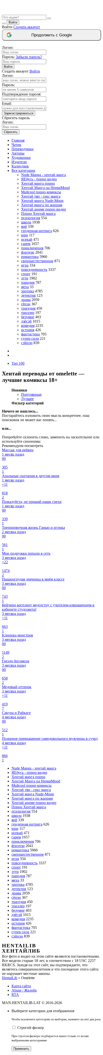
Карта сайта (21, 986)
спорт (25, 274)
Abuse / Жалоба (24, 990)
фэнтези (27, 252)
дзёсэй (26, 321)
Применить (21, 1048)
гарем (25, 244)
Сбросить (10, 132)
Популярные (31, 394)
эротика (27, 291)
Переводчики (22, 149)
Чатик (16, 145)
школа (26, 222)
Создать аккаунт (26, 27)
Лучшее (27, 399)
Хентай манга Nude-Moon (42, 201)
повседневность (34, 270)
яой (24, 226)
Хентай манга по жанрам (41, 205)
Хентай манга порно (38, 183)
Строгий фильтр (30, 1028)
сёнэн (25, 304)
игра (25, 265)
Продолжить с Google (51, 35)
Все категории (23, 170)
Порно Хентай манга (38, 214)
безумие (27, 317)
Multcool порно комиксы (41, 192)
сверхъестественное (37, 261)
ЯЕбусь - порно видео (39, 179)
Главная (17, 140)
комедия (27, 326)
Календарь (20, 166)
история (27, 330)
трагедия (28, 308)
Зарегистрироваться (18, 113)
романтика (30, 257)
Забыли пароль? (29, 57)
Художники (21, 158)
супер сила (30, 338)
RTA (15, 995)
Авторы (17, 153)
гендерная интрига (36, 231)
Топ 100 (17, 363)
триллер (27, 313)
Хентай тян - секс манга (40, 196)
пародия (27, 282)
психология (30, 218)
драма (26, 300)
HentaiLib (9, 978)
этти (24, 278)
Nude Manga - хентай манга (43, 175)
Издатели (19, 162)
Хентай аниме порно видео (43, 209)
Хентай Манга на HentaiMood (45, 188)
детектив (28, 295)
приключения (32, 248)
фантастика (30, 334)
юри (24, 235)
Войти (13, 22)
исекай (26, 239)
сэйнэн (27, 343)
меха (25, 287)
